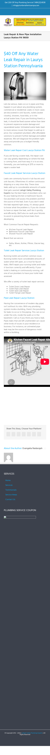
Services (9, 485)
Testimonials (11, 490)
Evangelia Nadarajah (32, 448)
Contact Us (10, 500)
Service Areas (11, 495)
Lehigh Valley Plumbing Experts (22, 192)
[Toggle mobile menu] (45, 27)
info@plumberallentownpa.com (26, 5)
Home (8, 480)
